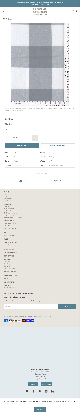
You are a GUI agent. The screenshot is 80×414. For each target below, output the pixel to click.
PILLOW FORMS (9, 236)
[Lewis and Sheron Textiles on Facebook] (33, 392)
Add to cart (21, 146)
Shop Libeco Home (10, 225)
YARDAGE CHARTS (10, 272)
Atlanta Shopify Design (45, 316)
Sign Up (67, 307)
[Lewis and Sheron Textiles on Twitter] (27, 392)
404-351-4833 (40, 376)
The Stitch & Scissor (10, 288)
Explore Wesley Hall (10, 211)
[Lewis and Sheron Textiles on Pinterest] (39, 392)
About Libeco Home (10, 223)
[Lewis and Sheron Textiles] (40, 11)
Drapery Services (9, 249)
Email (25, 181)
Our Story (7, 262)
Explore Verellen (9, 209)
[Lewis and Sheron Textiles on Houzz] (52, 392)
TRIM (5, 232)
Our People (7, 264)
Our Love (7, 266)
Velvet (6, 201)
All (4, 19)
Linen (5, 196)
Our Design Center (10, 268)
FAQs (6, 279)
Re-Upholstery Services (11, 247)
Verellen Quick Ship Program (13, 217)
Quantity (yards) (11, 137)
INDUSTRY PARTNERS (11, 275)
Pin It (59, 181)
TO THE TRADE (9, 256)
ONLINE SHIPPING (10, 252)
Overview (7, 206)
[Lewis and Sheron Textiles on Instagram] (46, 392)
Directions (46, 384)
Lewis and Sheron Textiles (15, 316)
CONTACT (32, 384)
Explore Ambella (9, 215)
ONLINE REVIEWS (10, 282)
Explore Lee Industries (10, 213)
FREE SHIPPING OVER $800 (40, 5)
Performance (8, 198)
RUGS (6, 239)
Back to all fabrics (40, 174)
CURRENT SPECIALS (11, 229)
